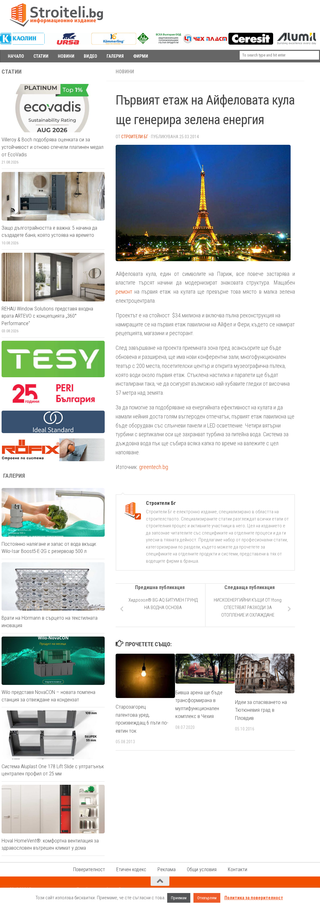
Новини (125, 72)
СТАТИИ (40, 56)
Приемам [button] (179, 898)
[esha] (159, 42)
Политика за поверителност (253, 898)
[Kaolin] (22, 43)
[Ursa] (68, 43)
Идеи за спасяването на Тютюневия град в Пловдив (261, 710)
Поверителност (89, 869)
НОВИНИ (66, 56)
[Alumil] (296, 43)
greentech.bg (153, 467)
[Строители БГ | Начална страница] (56, 15)
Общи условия (202, 869)
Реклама (167, 869)
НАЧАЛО (16, 56)
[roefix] (53, 459)
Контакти (237, 869)
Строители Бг (134, 136)
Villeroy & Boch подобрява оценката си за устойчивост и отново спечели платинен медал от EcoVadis (52, 146)
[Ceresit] (250, 43)
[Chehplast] (205, 43)
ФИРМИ (140, 56)
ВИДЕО (90, 56)
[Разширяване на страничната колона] (312, 71)
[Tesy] (53, 375)
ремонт (124, 291)
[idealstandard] (53, 431)
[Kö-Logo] (113, 43)
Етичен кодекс (131, 869)
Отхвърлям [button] (207, 898)
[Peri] (53, 404)
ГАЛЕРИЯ (115, 56)
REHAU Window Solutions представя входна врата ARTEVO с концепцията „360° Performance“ (47, 315)
